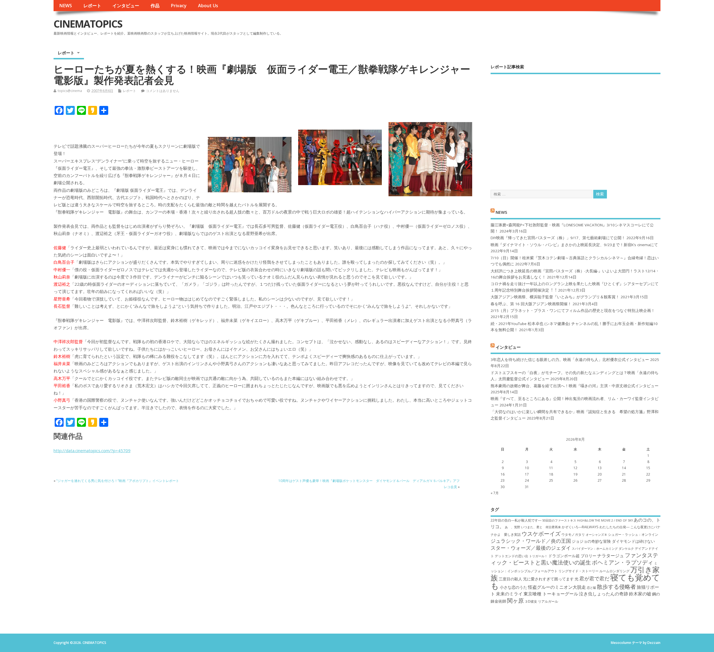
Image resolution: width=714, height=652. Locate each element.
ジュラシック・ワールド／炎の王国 (531, 540)
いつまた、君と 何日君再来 (541, 527)
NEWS (65, 6)
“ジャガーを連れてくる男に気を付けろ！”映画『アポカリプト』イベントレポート (117, 480)
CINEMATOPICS (88, 24)
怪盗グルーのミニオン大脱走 (557, 587)
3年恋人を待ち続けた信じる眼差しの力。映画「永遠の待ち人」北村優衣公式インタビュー (570, 359)
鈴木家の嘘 (640, 594)
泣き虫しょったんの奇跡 (603, 594)
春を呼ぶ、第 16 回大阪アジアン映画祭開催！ (531, 303)
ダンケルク (626, 549)
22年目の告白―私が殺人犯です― (516, 520)
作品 (155, 6)
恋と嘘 (591, 588)
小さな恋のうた (513, 587)
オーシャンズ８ (596, 535)
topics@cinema (70, 90)
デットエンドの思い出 (511, 556)
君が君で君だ (594, 578)
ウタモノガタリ (573, 534)
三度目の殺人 (510, 578)
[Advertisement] (575, 127)
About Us (208, 6)
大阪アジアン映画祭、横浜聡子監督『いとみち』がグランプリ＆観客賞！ (555, 296)
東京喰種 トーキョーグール (551, 594)
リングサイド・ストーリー (578, 571)
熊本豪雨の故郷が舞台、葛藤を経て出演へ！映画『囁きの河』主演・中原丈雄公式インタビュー (574, 385)
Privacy (179, 6)
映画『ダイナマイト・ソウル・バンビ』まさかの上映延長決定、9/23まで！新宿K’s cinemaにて (574, 244)
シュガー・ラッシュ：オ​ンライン (633, 534)
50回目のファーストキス (559, 520)
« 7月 (495, 493)
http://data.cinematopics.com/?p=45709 (92, 450)
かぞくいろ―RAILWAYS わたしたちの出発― (595, 527)
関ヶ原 (515, 600)
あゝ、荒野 (512, 527)
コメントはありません (162, 90)
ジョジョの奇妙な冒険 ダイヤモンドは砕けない (613, 541)
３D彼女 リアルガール (541, 601)
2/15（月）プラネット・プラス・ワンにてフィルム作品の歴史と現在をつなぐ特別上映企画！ (573, 310)
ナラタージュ (610, 555)
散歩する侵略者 (616, 586)
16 (503, 474)
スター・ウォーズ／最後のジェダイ (531, 547)
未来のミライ (509, 594)
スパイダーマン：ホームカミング (595, 549)
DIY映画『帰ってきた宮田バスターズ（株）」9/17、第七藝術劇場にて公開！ (558, 237)
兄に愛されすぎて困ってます (548, 578)
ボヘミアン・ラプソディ (622, 562)
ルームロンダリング (614, 571)
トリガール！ (538, 556)
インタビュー (125, 6)
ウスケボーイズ (541, 533)
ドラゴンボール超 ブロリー (572, 555)
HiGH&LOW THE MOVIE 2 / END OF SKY (605, 520)
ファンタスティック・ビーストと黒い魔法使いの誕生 (574, 558)
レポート (92, 6)
